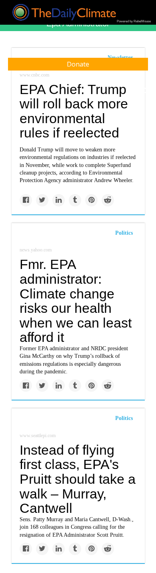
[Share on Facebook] (26, 200)
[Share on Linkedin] (58, 200)
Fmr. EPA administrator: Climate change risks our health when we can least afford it (76, 301)
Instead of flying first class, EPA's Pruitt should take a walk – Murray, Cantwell (78, 479)
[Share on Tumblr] (75, 200)
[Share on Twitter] (42, 200)
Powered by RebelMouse (134, 21)
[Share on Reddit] (108, 200)
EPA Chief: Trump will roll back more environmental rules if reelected (74, 111)
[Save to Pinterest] (91, 200)
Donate (78, 64)
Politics (124, 233)
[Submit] (145, 90)
